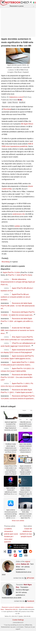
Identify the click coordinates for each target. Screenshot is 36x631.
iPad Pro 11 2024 (14, 275)
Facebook (30, 601)
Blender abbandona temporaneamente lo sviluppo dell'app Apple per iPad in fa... (18, 282)
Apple (4, 102)
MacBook (22, 102)
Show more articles (18, 520)
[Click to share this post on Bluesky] (20, 551)
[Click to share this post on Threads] (15, 551)
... (33, 6)
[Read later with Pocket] (10, 555)
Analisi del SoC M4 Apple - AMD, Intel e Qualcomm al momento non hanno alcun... (17, 330)
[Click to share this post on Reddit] (30, 551)
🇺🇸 (19, 100)
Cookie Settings (18, 620)
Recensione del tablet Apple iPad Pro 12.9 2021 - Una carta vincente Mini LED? (16, 377)
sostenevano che (19, 214)
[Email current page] (26, 555)
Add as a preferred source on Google (19, 546)
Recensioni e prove (17, 6)
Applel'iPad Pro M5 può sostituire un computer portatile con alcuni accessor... (15, 297)
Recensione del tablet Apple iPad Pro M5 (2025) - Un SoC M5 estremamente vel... (18, 305)
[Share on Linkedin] (20, 555)
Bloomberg (7, 109)
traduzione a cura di (17, 97)
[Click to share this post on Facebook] (9, 551)
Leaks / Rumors (13, 102)
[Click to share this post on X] (25, 551)
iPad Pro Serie (26, 275)
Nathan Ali (25, 564)
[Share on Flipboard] (15, 555)
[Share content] (5, 551)
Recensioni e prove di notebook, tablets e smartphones (17, 607)
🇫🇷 (21, 100)
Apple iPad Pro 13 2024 (11, 272)
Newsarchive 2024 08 (11, 609)
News (2, 609)
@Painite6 (30, 578)
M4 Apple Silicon (27, 124)
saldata (17, 226)
